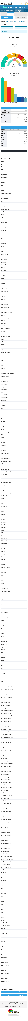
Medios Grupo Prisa (13, 1015)
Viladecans (3, 954)
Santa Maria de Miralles (6, 721)
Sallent (2, 681)
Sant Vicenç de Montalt (6, 867)
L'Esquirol (3, 487)
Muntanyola (3, 572)
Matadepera (3, 527)
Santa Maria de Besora (6, 713)
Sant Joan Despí (4, 790)
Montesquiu (3, 554)
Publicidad (17, 1003)
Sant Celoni (3, 753)
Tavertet (2, 901)
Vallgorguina (3, 938)
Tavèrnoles (3, 899)
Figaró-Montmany (5, 389)
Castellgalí (3, 315)
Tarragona (20, 995)
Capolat (2, 272)
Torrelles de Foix (4, 922)
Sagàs (2, 676)
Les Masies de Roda (5, 479)
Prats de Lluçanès (5, 639)
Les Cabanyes (4, 474)
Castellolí (3, 320)
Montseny (3, 570)
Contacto (4, 1003)
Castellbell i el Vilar (5, 294)
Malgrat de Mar (4, 506)
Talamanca (3, 893)
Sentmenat (3, 872)
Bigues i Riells (4, 222)
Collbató (2, 341)
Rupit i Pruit (3, 670)
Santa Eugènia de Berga (6, 694)
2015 (10, 14)
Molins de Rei (4, 538)
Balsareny (3, 206)
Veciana (2, 946)
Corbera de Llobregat (5, 349)
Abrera (2, 161)
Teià (2, 904)
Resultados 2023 (10, 10)
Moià (2, 535)
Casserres (3, 283)
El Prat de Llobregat (5, 376)
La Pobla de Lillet (4, 463)
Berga (2, 219)
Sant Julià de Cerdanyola (6, 795)
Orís (2, 601)
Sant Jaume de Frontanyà (6, 787)
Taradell (2, 896)
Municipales (7, 17)
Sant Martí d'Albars (5, 808)
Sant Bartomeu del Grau (6, 742)
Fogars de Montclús (5, 397)
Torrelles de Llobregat (5, 925)
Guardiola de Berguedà (6, 432)
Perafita (2, 625)
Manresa (3, 514)
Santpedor (3, 824)
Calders (2, 238)
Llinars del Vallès (4, 501)
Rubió (2, 668)
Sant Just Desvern (5, 800)
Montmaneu (3, 562)
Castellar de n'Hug (5, 291)
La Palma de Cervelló (5, 458)
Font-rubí (3, 405)
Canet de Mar (4, 259)
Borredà (2, 225)
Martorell (3, 519)
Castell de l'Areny (4, 304)
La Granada (3, 445)
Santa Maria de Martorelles (7, 716)
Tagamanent (3, 891)
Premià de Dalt (4, 641)
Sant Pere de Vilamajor (6, 835)
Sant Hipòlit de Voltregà (6, 782)
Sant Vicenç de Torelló (6, 869)
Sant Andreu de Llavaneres (7, 731)
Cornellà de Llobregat (5, 352)
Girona (20, 991)
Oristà (2, 604)
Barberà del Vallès (5, 209)
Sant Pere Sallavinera (5, 838)
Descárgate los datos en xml (14, 151)
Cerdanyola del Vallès (5, 336)
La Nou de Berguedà (5, 456)
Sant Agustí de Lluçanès (6, 705)
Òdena (2, 583)
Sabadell (3, 673)
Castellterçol (3, 323)
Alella (2, 169)
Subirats (2, 885)
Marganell (3, 517)
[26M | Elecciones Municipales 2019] (14, 7)
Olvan (2, 599)
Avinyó (2, 190)
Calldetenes (3, 249)
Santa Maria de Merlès (6, 718)
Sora (2, 883)
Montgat (2, 556)
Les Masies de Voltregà (6, 482)
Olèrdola (3, 586)
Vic (1, 949)
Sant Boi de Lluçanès (5, 747)
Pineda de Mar (4, 631)
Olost (2, 596)
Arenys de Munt (4, 177)
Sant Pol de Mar (4, 840)
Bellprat (2, 217)
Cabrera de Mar (4, 230)
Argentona (3, 182)
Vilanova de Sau (4, 970)
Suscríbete (21, 3)
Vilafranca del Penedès (6, 960)
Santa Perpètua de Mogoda (7, 737)
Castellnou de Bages (5, 318)
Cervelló (2, 339)
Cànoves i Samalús (5, 264)
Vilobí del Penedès (5, 981)
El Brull (2, 363)
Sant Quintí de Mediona (6, 843)
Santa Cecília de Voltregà (6, 684)
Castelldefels (3, 302)
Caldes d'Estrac (4, 243)
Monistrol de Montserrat (6, 546)
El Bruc (2, 360)
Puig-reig (3, 649)
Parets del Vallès (4, 623)
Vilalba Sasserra (4, 962)
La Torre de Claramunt (6, 471)
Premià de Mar (4, 644)
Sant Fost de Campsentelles (7, 777)
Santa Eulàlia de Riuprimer (6, 697)
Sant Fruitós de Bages (5, 779)
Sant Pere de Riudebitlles (6, 830)
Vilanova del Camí (5, 965)
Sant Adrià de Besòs (5, 692)
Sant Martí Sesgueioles (6, 819)
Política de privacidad (5, 1005)
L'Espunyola (3, 485)
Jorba (2, 440)
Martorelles (3, 522)
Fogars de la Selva (5, 394)
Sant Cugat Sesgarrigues (6, 761)
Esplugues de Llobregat (6, 387)
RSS (21, 1006)
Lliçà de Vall (3, 498)
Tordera (2, 914)
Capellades (3, 270)
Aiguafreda (3, 166)
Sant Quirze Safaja (5, 851)
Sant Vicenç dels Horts (6, 864)
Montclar (3, 551)
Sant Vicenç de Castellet (6, 861)
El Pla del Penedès (5, 371)
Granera (2, 424)
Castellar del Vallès (5, 288)
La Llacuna (3, 448)
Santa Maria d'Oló (5, 726)
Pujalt (2, 652)
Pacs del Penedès (5, 612)
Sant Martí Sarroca (5, 816)
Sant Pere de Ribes (5, 827)
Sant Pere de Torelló (5, 832)
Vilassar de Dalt (4, 976)
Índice (19, 1006)
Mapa (6, 1006)
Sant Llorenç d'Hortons (6, 803)
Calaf (2, 235)
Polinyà (2, 633)
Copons (2, 347)
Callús (2, 251)
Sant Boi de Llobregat (5, 745)
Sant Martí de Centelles (6, 811)
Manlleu (2, 511)
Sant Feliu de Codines (5, 769)
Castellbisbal (3, 296)
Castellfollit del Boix (5, 310)
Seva (2, 875)
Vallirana (3, 941)
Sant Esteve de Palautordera (7, 763)
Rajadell (2, 654)
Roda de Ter (3, 662)
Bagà (2, 201)
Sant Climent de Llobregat (6, 755)
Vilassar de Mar (4, 978)
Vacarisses (3, 930)
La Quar (2, 466)
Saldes (2, 678)
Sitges (2, 877)
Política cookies (13, 1005)
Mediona (3, 532)
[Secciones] (2, 3)
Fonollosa (3, 402)
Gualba (2, 429)
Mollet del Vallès (4, 540)
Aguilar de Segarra (5, 164)
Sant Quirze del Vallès (5, 848)
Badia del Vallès (4, 198)
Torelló (2, 917)
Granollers (3, 426)
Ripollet (2, 660)
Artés (2, 185)
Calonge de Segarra (5, 254)
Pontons (2, 636)
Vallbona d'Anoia (4, 933)
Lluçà (2, 503)
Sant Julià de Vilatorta (5, 798)
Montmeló (3, 564)
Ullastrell (3, 928)
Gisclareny (3, 421)
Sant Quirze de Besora (6, 846)
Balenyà (2, 203)
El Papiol (3, 368)
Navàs (2, 580)
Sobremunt (3, 880)
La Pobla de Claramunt (6, 461)
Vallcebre (3, 936)
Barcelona (3, 211)
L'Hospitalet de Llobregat (6, 493)
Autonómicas (21, 17)
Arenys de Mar (4, 174)
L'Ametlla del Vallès (5, 453)
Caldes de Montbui (5, 241)
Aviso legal (22, 1003)
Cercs (2, 333)
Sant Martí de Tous (5, 814)
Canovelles (3, 262)
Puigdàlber (3, 647)
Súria (2, 888)
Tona (2, 912)
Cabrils (2, 233)
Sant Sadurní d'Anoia (5, 853)
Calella (2, 246)
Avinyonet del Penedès (6, 193)
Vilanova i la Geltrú (5, 973)
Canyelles (3, 267)
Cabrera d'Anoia (4, 227)
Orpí (2, 607)
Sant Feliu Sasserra (5, 774)
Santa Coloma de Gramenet (7, 689)
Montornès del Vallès (5, 567)
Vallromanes (3, 944)
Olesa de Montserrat (5, 591)
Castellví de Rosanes (5, 328)
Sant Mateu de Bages (5, 822)
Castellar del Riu (4, 286)
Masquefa (3, 524)
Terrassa (3, 907)
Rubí (2, 665)
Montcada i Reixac (5, 548)
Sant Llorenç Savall (5, 806)
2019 (4, 14)
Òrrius (2, 609)
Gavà (2, 413)
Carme (2, 280)
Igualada (3, 437)
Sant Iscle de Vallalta (5, 784)
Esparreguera (4, 384)
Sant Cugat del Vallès (5, 758)
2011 (17, 14)
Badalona (3, 195)
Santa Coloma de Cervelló (6, 686)
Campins (3, 257)
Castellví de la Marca (5, 325)
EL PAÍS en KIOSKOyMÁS (12, 1006)
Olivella (2, 593)
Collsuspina (3, 344)
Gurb (2, 434)
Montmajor (3, 559)
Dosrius (2, 357)
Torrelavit (3, 920)
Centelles (3, 331)
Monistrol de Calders (5, 543)
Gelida (2, 416)
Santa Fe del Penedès (5, 702)
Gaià (2, 408)
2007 (24, 14)
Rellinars (3, 657)
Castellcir (3, 299)
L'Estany (2, 490)
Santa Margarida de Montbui (7, 708)
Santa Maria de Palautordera (7, 723)
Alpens (2, 172)
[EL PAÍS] (8, 3)
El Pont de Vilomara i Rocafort (7, 373)
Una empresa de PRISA (13, 1011)
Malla (2, 509)
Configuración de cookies (21, 1005)
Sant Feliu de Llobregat (6, 771)
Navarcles (3, 578)
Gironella (3, 418)
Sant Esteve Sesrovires (6, 766)
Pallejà (2, 620)
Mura (2, 575)
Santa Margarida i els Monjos (7, 710)
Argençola (3, 180)
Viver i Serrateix (4, 983)
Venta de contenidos (11, 1003)
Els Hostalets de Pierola (6, 379)
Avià (2, 188)
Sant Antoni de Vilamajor (6, 734)
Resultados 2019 (19, 10)
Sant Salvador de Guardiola (7, 859)
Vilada (2, 952)
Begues (2, 214)
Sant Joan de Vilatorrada (6, 792)
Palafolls (3, 615)
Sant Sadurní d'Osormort (6, 856)
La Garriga (3, 442)
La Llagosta (3, 450)
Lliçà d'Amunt (4, 495)
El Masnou (3, 365)
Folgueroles (3, 400)
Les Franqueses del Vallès (6, 477)
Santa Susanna (4, 739)
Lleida (7, 995)
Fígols (2, 392)
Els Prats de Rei (4, 381)
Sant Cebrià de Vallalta (6, 750)
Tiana (2, 909)
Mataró (2, 530)
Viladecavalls (4, 957)
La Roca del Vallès (5, 469)
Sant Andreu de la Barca (6, 729)
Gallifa (2, 410)
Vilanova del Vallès (5, 968)
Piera (2, 628)
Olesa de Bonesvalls (5, 588)
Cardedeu (3, 275)
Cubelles (3, 355)
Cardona (3, 278)
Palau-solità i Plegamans (6, 617)
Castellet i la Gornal (5, 307)
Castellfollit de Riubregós (6, 312)
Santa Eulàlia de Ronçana (6, 700)
